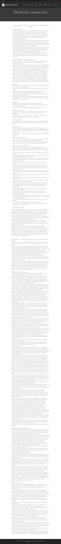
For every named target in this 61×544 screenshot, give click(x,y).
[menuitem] (26, 5)
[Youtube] (3, 1)
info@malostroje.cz (49, 0)
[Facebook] (2, 1)
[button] (56, 5)
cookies (38, 429)
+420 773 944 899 (56, 0)
